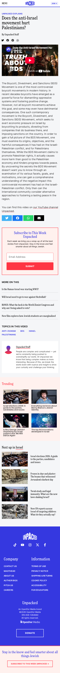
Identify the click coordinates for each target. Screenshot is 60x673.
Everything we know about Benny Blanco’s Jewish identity (44, 408)
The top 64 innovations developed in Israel (42, 430)
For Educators (39, 590)
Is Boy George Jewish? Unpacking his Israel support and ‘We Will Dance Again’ (14, 432)
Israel (19, 447)
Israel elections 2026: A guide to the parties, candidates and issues (14, 408)
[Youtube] (22, 545)
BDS (22, 331)
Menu (4, 3)
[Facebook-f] (45, 545)
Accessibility (39, 585)
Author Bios (10, 580)
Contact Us (10, 566)
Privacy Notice (39, 571)
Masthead (9, 571)
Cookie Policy (39, 580)
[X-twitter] (37, 545)
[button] (2, 40)
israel (32, 331)
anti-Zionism (9, 331)
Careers (8, 590)
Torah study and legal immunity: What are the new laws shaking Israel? (44, 494)
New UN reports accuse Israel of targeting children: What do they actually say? (43, 511)
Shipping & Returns (41, 576)
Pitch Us (8, 585)
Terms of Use (38, 566)
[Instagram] (30, 545)
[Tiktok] (15, 545)
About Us (9, 576)
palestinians (9, 334)
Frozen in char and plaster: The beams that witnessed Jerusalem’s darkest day (43, 476)
